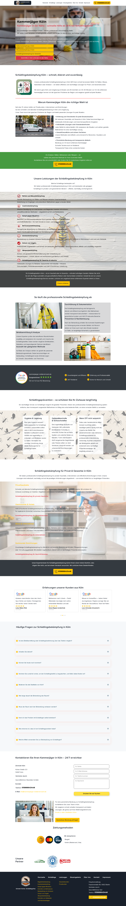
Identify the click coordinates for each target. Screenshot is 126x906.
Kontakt (81, 3)
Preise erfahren (63, 283)
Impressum (87, 3)
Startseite (45, 3)
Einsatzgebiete (67, 3)
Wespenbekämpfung (44, 896)
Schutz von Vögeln (43, 893)
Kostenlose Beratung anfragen (67, 820)
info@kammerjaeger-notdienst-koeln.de (33, 792)
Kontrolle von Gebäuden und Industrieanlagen (45, 899)
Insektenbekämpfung (44, 884)
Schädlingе (52, 877)
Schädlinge (52, 3)
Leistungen (59, 3)
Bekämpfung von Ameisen (45, 891)
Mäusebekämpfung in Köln (25, 50)
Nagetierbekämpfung (44, 882)
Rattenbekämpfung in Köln (25, 46)
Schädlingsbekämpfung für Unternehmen (30, 535)
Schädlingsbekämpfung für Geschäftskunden (31, 515)
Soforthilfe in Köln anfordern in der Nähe (34, 58)
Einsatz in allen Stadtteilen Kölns (65, 812)
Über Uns (75, 3)
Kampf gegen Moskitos (44, 886)
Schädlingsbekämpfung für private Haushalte (31, 496)
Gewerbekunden (64, 882)
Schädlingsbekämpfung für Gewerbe (28, 54)
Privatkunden (63, 884)
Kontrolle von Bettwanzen (45, 889)
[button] (62, 615)
